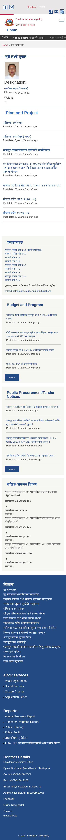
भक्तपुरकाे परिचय (12, 651)
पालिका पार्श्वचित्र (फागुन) (17, 136)
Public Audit (12, 732)
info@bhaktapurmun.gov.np (26, 786)
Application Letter (16, 697)
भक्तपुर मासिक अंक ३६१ (15, 265)
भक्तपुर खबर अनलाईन (14, 642)
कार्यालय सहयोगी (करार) (16, 88)
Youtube (7, 811)
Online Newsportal (13, 804)
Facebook (8, 798)
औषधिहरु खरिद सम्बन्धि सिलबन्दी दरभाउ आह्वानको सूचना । (31, 455)
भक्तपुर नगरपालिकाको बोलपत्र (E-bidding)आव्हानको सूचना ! (33, 406)
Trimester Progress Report (22, 721)
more (12, 377)
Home (5, 45)
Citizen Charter (14, 691)
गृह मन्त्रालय (9, 589)
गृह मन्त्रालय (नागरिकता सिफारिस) (21, 594)
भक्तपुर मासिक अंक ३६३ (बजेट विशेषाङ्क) (23, 250)
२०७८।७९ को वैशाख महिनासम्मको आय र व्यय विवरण (32, 743)
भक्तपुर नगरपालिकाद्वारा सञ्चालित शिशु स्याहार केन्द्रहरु (32, 647)
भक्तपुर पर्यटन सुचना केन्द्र (17, 637)
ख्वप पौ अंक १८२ (12, 268)
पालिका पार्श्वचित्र (12, 122)
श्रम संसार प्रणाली (13, 661)
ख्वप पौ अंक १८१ (12, 272)
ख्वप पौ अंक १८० (12, 280)
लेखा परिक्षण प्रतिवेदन (16, 738)
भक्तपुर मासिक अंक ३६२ (15, 253)
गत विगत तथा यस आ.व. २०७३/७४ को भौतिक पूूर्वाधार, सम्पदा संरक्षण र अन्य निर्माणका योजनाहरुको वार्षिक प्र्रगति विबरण (32, 167)
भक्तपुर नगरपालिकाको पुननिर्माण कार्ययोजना (26, 150)
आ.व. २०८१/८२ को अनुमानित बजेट (21, 364)
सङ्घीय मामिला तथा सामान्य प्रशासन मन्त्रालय (27, 599)
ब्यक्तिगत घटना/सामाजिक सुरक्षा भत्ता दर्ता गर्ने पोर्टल (29, 627)
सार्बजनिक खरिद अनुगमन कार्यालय (21, 623)
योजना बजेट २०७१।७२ (16, 213)
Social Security (14, 686)
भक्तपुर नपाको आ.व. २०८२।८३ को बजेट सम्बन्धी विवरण (30, 350)
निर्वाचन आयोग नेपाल (14, 656)
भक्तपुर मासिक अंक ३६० (15, 276)
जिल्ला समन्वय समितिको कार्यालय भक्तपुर (24, 632)
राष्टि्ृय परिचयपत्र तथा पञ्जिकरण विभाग (24, 613)
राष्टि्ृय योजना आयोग (13, 608)
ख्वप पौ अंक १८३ (12, 261)
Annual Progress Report (20, 716)
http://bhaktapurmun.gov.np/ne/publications (28, 290)
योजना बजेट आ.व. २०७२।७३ (19, 199)
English (32, 7)
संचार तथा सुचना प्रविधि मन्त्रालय (21, 604)
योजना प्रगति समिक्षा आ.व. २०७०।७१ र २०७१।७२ (31, 185)
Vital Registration (16, 681)
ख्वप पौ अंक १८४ (12, 257)
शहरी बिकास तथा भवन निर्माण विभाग (22, 618)
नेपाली (42, 7)
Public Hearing (14, 727)
